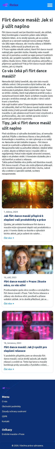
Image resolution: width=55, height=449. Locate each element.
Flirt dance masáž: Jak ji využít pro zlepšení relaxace (25, 349)
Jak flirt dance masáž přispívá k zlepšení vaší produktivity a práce (25, 217)
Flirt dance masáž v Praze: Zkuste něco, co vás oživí (25, 283)
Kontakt (5, 421)
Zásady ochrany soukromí (14, 411)
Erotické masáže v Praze (13, 434)
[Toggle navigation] (50, 5)
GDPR (4, 416)
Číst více (8, 238)
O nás (4, 401)
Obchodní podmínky (11, 406)
